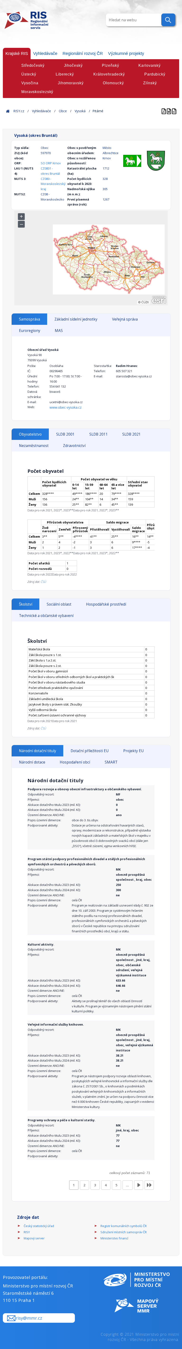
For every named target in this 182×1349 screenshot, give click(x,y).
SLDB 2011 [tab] (98, 434)
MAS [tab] (59, 330)
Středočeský (33, 65)
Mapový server (34, 1238)
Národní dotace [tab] (32, 762)
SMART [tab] (111, 762)
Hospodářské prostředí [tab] (106, 604)
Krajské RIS (16, 53)
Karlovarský (149, 65)
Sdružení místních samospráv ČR (123, 1232)
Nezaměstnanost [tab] (34, 445)
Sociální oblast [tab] (59, 604)
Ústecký (28, 74)
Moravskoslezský (37, 92)
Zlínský (150, 83)
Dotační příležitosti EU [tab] (90, 750)
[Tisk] (169, 111)
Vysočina (29, 83)
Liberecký (65, 74)
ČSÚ (43, 582)
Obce (63, 111)
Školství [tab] (25, 604)
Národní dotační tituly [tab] (37, 750)
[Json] (174, 111)
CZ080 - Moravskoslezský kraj (53, 184)
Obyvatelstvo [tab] (30, 434)
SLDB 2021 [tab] (131, 434)
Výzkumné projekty (126, 53)
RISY (27, 1232)
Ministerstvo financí (114, 1238)
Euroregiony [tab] (29, 330)
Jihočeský (73, 65)
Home (8, 111)
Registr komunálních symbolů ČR (123, 1226)
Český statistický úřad (39, 1226)
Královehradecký (109, 74)
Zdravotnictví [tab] (74, 445)
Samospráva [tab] (29, 319)
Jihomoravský (71, 83)
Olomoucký (113, 83)
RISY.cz (18, 111)
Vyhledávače (45, 53)
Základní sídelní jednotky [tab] (76, 319)
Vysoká (80, 111)
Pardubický (154, 74)
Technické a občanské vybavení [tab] (46, 615)
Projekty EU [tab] (133, 750)
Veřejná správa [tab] (125, 319)
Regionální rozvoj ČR (83, 53)
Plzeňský (110, 65)
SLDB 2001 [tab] (65, 434)
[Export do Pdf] (164, 111)
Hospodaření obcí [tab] (75, 762)
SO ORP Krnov (51, 163)
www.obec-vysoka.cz (66, 407)
